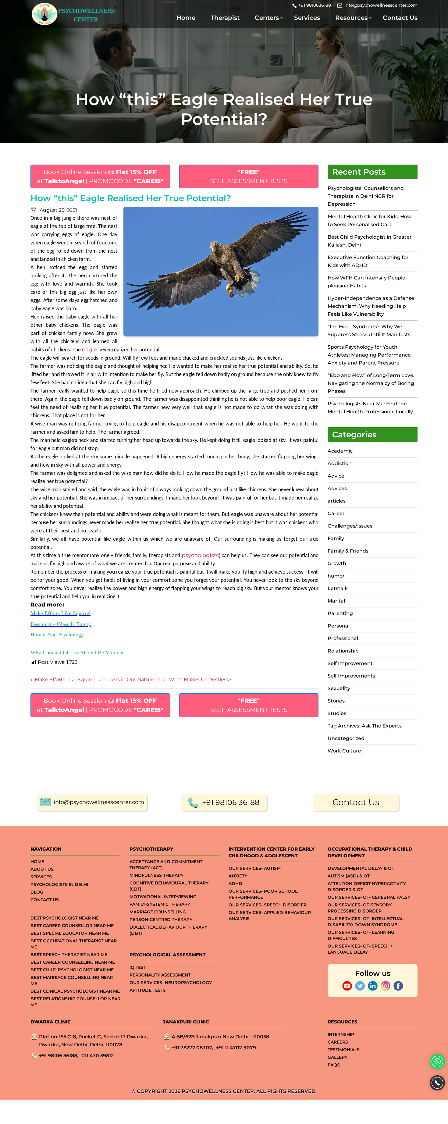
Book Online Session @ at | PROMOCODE (100, 176)
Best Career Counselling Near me (72, 962)
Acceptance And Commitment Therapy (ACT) (166, 864)
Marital (336, 601)
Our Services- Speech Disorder (268, 905)
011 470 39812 (97, 1055)
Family (336, 538)
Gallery (337, 1057)
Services (307, 17)
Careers (338, 1042)
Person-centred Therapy (161, 919)
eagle (89, 349)
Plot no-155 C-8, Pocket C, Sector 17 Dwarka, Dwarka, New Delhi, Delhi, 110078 (93, 1041)
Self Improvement (350, 663)
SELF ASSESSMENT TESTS (248, 176)
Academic (340, 451)
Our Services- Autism (255, 868)
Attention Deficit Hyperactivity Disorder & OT (367, 886)
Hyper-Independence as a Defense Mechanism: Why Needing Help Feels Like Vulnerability (371, 306)
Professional (343, 638)
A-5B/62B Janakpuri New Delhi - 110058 (220, 1037)
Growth (337, 563)
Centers (267, 17)
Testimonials (344, 1049)
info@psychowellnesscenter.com (381, 5)
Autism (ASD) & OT (349, 876)
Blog (36, 892)
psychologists (200, 555)
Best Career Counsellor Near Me (72, 925)
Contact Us (400, 17)
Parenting (340, 613)
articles (337, 501)
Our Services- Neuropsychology (171, 982)
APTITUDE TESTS (148, 990)
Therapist (225, 17)
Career (336, 513)
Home (185, 17)
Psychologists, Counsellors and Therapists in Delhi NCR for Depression (366, 196)
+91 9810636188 (314, 5)
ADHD (235, 883)
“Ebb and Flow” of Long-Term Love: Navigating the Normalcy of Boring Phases (371, 383)
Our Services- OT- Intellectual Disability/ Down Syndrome (366, 921)
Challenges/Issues (350, 526)
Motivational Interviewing (163, 896)
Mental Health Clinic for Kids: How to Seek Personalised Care (369, 220)
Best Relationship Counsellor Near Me (75, 1002)
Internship (341, 1034)
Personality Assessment (160, 975)
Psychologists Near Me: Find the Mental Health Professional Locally (370, 407)
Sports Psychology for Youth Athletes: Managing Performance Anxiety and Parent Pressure (369, 355)
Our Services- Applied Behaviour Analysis (270, 915)
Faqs (334, 1065)
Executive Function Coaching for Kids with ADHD (368, 261)
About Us (42, 869)
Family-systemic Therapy (160, 904)
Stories (336, 701)
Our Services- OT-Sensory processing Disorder (360, 908)
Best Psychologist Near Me (64, 918)
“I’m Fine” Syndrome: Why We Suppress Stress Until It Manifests (369, 330)
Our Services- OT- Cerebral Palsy (369, 897)
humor (336, 576)
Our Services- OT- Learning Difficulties (361, 935)
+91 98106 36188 (230, 802)
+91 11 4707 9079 (236, 1048)
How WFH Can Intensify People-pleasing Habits (367, 282)
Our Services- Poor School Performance (263, 894)
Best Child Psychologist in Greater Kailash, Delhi (370, 241)
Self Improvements (351, 676)
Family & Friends (348, 551)
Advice (336, 476)
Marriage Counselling (158, 912)
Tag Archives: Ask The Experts (365, 726)
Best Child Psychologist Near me (72, 970)
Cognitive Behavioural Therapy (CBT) (169, 886)
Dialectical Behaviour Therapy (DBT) (168, 930)
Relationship (343, 651)
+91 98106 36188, (58, 1055)
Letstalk (338, 588)
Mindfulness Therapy (156, 875)
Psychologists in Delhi (59, 884)
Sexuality (339, 688)
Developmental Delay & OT (361, 868)
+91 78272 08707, (192, 1048)
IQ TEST (138, 967)
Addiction (340, 463)
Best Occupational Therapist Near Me (73, 944)
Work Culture (344, 751)
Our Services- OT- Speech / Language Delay (360, 949)
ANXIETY (238, 876)
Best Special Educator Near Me (69, 933)
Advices (337, 488)
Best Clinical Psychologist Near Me (75, 991)
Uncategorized (346, 738)
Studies (337, 713)
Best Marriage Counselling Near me (71, 980)
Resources (351, 17)
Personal (339, 626)
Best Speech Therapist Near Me (68, 954)
